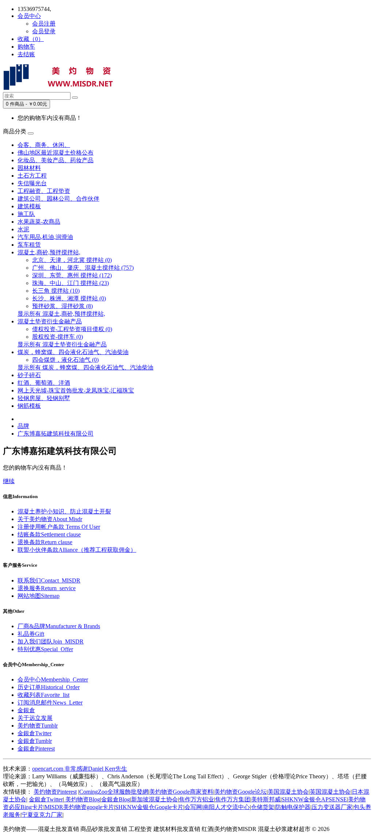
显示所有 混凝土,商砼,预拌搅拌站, (61, 314)
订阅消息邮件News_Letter (50, 702)
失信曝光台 (32, 183)
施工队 (26, 214)
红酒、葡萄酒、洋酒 (44, 383)
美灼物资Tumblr (38, 725)
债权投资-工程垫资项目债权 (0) (72, 329)
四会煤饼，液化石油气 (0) (65, 360)
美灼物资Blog (82, 799)
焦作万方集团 (232, 799)
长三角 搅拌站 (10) (56, 291)
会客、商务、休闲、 (44, 145)
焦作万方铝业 (196, 799)
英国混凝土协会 (330, 792)
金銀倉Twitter (34, 733)
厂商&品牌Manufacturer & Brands (59, 626)
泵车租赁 (29, 245)
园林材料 (29, 168)
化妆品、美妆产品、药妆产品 (56, 160)
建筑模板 (29, 206)
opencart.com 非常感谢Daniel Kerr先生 (79, 769)
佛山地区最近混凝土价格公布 (56, 152)
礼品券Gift (31, 634)
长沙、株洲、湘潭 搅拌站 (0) (69, 298)
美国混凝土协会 (288, 792)
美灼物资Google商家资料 (181, 792)
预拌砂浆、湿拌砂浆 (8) (62, 306)
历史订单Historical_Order (49, 687)
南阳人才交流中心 (226, 807)
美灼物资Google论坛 (240, 792)
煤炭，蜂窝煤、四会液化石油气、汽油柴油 (73, 352)
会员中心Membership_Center (53, 679)
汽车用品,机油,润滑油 (45, 237)
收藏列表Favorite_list (43, 695)
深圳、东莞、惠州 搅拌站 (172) (72, 275)
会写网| (193, 807)
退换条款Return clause (45, 542)
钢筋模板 (29, 406)
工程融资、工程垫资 (44, 191)
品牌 (23, 426)
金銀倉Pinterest (36, 748)
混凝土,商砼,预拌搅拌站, (49, 252)
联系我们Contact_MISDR (49, 580)
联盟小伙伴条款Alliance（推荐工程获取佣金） (77, 550)
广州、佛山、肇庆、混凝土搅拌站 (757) (83, 268)
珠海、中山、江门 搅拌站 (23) (70, 283)
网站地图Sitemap (39, 596)
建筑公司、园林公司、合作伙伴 (58, 198)
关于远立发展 (35, 718)
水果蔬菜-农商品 (39, 222)
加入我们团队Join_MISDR (51, 641)
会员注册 (44, 23)
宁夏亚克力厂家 (42, 815)
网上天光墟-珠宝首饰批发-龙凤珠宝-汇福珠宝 (76, 390)
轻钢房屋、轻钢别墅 (44, 398)
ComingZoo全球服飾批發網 (113, 792)
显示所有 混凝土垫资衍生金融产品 (62, 344)
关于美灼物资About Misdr (50, 519)
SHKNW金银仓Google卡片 (149, 807)
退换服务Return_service (47, 588)
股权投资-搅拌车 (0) (57, 337)
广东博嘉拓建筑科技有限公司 (56, 433)
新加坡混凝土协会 (154, 799)
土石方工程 (32, 175)
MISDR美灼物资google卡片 (79, 807)
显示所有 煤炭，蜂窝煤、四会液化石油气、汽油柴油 (85, 367)
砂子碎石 (29, 375)
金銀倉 (26, 710)
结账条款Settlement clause (49, 534)
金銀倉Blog (115, 799)
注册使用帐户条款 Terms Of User (59, 527)
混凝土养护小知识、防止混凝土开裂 (64, 511)
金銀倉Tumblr (35, 741)
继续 (9, 481)
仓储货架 (262, 807)
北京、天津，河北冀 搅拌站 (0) (72, 260)
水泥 (23, 229)
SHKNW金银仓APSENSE (314, 799)
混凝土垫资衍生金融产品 (50, 321)
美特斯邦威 (265, 799)
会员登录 (44, 31)
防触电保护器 (292, 807)
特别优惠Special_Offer (45, 649)
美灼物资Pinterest (55, 792)
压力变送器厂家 (332, 807)
